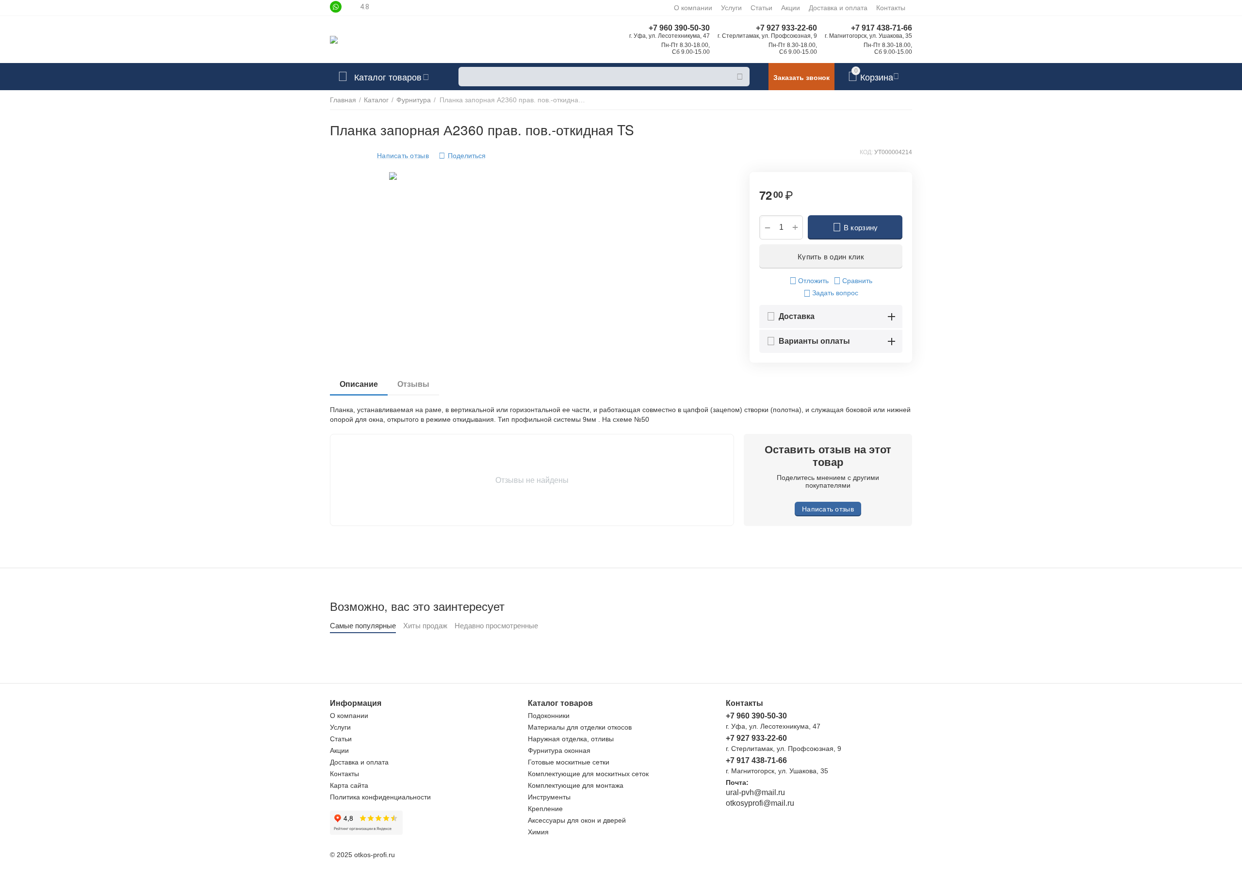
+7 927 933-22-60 (786, 28)
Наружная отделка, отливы (571, 739)
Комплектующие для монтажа (575, 785)
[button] (462, 155)
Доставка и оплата (838, 8)
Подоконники (549, 715)
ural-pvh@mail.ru (755, 792)
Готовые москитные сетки (568, 762)
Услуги (731, 8)
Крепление (545, 809)
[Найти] (740, 76)
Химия (538, 832)
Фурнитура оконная (559, 750)
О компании (693, 8)
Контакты (890, 8)
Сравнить (857, 281)
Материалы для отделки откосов (580, 727)
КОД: (866, 152)
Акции (790, 8)
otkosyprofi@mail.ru (760, 803)
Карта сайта (349, 785)
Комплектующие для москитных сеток (588, 774)
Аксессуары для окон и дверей (577, 820)
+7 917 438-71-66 (881, 28)
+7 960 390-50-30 (679, 28)
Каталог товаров (388, 76)
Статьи (761, 8)
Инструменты (549, 797)
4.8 (364, 6)
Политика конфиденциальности (380, 797)
